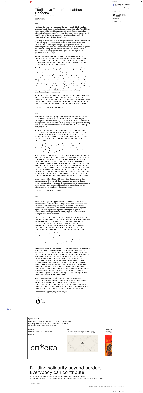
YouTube (107, 386)
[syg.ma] (2, 2)
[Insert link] (121, 391)
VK (99, 386)
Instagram (103, 386)
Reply (114, 11)
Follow (43, 302)
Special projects (34, 319)
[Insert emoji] (123, 391)
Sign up (33, 383)
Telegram (95, 386)
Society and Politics (40, 7)
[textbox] (127, 388)
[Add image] (113, 391)
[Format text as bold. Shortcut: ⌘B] (115, 391)
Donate (33, 2)
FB (98, 386)
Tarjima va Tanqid (39, 15)
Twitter (110, 386)
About (38, 383)
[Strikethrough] (119, 391)
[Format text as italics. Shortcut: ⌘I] (117, 391)
